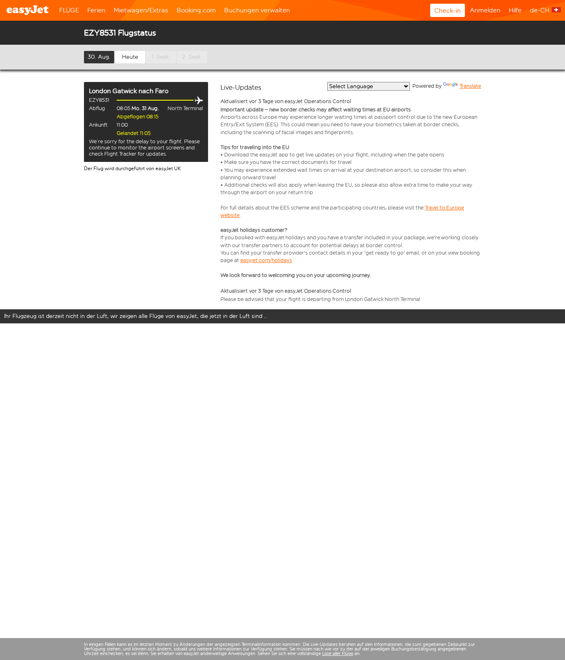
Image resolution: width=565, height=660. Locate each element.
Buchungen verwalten (257, 10)
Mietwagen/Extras (141, 10)
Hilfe (515, 10)
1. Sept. (161, 56)
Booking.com (196, 10)
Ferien (96, 10)
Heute (130, 56)
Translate (470, 86)
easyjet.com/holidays (266, 260)
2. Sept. (192, 56)
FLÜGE (69, 10)
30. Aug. (99, 56)
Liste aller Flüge (337, 653)
